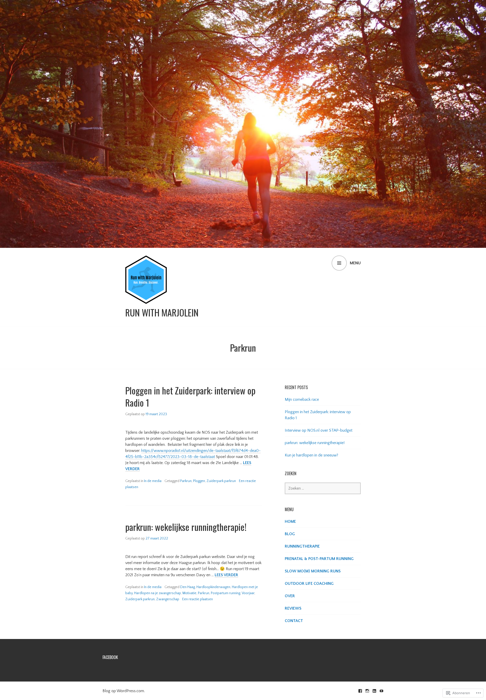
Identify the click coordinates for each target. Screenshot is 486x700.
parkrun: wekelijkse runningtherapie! (186, 526)
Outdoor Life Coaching (309, 583)
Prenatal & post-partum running (319, 558)
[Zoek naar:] (323, 488)
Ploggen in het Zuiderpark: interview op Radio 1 (190, 396)
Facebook (110, 657)
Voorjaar (248, 593)
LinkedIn (374, 691)
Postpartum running (225, 593)
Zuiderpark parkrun (221, 481)
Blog (290, 534)
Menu (355, 263)
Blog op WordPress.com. (124, 691)
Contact (294, 620)
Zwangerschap (167, 599)
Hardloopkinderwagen (213, 587)
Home (290, 521)
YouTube (381, 691)
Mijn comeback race (302, 399)
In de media (152, 481)
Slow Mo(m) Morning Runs (313, 571)
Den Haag (187, 587)
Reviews (293, 608)
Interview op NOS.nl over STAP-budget (318, 430)
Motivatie (189, 593)
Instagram (367, 691)
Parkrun (186, 481)
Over (290, 596)
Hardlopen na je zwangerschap (157, 593)
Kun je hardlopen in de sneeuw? (311, 455)
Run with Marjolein (161, 312)
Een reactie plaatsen (197, 599)
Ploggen (199, 481)
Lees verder (226, 575)
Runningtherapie (302, 546)
